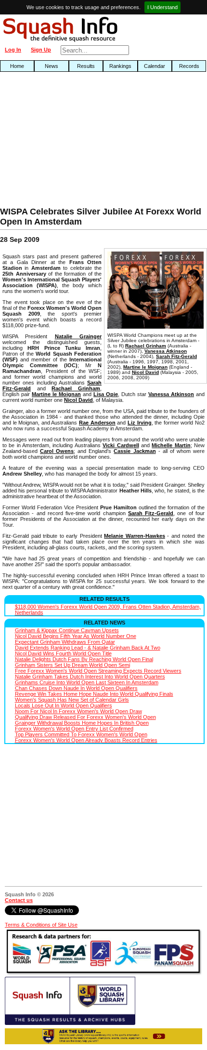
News (51, 66)
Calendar (154, 66)
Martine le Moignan (145, 367)
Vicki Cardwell (121, 445)
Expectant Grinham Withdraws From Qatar (65, 642)
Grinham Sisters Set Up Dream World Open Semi (72, 665)
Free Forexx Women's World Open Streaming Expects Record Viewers (98, 671)
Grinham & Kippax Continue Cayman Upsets (67, 630)
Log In (13, 50)
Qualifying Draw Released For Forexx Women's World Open (85, 717)
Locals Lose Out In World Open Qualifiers (63, 705)
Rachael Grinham (145, 345)
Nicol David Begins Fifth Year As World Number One (75, 636)
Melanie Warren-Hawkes (134, 536)
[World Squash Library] (70, 1023)
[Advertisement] (66, 141)
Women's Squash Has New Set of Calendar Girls (72, 700)
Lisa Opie (105, 394)
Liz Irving (140, 422)
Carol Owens (57, 451)
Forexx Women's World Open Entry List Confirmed (74, 728)
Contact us (19, 900)
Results (86, 66)
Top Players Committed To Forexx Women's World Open (81, 734)
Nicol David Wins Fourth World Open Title (63, 653)
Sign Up (41, 50)
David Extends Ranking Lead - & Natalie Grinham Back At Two (87, 648)
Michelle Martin (171, 445)
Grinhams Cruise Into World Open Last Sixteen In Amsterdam (86, 682)
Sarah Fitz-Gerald (176, 356)
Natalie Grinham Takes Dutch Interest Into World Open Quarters (90, 676)
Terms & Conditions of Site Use (41, 925)
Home (17, 66)
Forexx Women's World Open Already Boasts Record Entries (86, 740)
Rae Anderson (97, 422)
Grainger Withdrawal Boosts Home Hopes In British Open (82, 723)
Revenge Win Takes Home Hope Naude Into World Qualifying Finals (94, 694)
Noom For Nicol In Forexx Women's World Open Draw (78, 711)
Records (189, 66)
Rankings (120, 66)
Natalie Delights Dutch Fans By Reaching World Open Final (84, 659)
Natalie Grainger (78, 336)
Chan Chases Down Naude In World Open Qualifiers (76, 688)
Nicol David (145, 372)
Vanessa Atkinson (165, 351)
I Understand (162, 7)
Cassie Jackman (134, 451)
